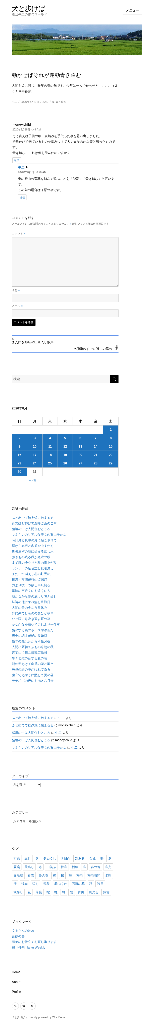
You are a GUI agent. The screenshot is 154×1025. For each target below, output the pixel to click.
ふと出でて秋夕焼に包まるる (33, 517)
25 (50, 463)
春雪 (31, 875)
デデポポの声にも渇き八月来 (33, 680)
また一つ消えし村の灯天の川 (33, 574)
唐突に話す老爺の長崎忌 (29, 635)
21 (95, 455)
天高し (29, 867)
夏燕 (16, 867)
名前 (16, 290)
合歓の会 (18, 936)
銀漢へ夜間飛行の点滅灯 (29, 579)
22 (110, 455)
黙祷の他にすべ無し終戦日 (31, 602)
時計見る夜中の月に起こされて (34, 540)
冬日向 (65, 858)
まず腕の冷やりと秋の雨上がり (34, 562)
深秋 (46, 884)
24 (34, 463)
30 (19, 471)
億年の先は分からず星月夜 (31, 641)
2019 (45, 101)
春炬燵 (18, 875)
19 (65, 455)
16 (19, 455)
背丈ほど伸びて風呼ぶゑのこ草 (34, 523)
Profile (16, 991)
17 (34, 455)
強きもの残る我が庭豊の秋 (31, 557)
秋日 (100, 884)
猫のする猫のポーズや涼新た (33, 630)
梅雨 (79, 875)
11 (50, 446)
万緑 (16, 858)
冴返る (80, 858)
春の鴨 (95, 867)
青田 (81, 892)
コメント (19, 233)
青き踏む (61, 101)
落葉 (38, 892)
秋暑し (18, 892)
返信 (16, 160)
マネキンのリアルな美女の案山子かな (39, 534)
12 (65, 446)
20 (80, 455)
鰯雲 (106, 892)
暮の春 (43, 875)
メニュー (132, 10)
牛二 (14, 101)
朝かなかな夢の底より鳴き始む (34, 596)
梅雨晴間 (93, 875)
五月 (27, 858)
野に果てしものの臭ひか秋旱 (33, 613)
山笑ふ (51, 867)
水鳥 (108, 875)
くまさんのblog (23, 930)
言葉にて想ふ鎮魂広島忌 (29, 652)
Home (16, 972)
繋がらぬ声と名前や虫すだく (33, 546)
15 (110, 446)
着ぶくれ (60, 884)
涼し (35, 884)
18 (50, 455)
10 (34, 446)
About (16, 982)
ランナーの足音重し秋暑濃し (33, 568)
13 (80, 446)
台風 (92, 858)
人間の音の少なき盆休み (29, 607)
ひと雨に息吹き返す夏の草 (31, 619)
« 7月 (33, 480)
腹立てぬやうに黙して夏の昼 (33, 675)
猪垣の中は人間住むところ (31, 529)
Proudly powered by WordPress (47, 1017)
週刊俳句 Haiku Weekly (28, 947)
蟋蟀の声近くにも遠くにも (31, 590)
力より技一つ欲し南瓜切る (31, 585)
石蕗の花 (78, 884)
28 (95, 463)
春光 (108, 867)
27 (80, 463)
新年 (75, 867)
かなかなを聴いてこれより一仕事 (36, 624)
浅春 (24, 884)
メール (17, 305)
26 (65, 463)
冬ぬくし (49, 858)
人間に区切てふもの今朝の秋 (33, 647)
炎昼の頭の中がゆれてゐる (31, 669)
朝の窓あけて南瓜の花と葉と (33, 664)
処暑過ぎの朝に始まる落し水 (33, 551)
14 (95, 446)
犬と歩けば (28, 8)
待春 (64, 867)
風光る (93, 892)
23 (19, 463)
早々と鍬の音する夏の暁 (29, 658)
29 (110, 463)
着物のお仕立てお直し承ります (34, 942)
